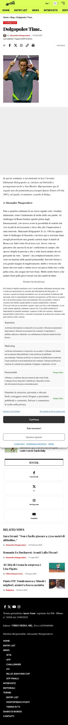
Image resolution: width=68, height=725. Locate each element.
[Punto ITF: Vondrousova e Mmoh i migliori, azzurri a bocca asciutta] (57, 584)
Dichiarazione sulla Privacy (36, 443)
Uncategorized (10, 23)
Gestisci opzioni (34, 437)
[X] (34, 488)
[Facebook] (34, 474)
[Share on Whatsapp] (21, 45)
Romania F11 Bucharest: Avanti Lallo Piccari (30, 552)
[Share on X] (15, 45)
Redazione (10, 590)
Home (6, 17)
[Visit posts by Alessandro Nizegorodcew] (4, 35)
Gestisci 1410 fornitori (11, 411)
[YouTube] (14, 606)
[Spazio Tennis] (11, 3)
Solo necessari (34, 428)
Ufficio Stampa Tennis (14, 574)
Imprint (51, 443)
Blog (12, 17)
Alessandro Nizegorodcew (20, 35)
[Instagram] (34, 502)
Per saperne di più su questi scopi (52, 411)
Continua (34, 419)
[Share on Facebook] (9, 45)
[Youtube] (34, 516)
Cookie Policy (19, 443)
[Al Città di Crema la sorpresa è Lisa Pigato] (57, 567)
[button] (41, 3)
